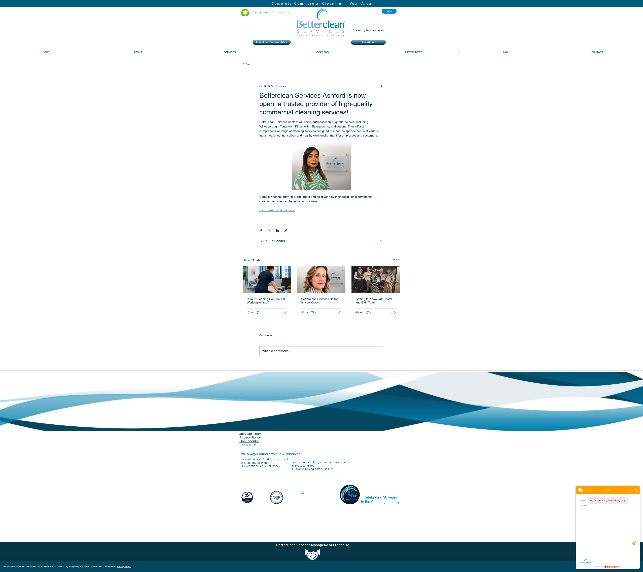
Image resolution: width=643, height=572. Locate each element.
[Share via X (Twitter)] (269, 230)
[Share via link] (285, 230)
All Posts (246, 64)
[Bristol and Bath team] (375, 279)
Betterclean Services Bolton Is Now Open (319, 300)
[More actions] (381, 86)
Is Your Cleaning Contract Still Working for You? (266, 300)
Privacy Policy (250, 437)
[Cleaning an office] (267, 279)
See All (396, 259)
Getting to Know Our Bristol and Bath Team (373, 300)
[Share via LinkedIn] (277, 230)
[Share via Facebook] (261, 230)
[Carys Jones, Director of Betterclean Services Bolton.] (321, 279)
